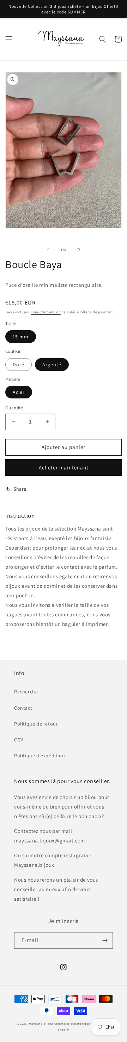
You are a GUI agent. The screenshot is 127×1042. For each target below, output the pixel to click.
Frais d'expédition (46, 312)
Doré (18, 364)
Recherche (26, 691)
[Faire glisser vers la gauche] (48, 249)
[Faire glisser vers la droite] (79, 249)
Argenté (51, 364)
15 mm (21, 336)
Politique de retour (36, 724)
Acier (19, 392)
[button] (9, 39)
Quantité (14, 408)
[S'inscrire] (105, 940)
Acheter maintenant (64, 467)
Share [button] (19, 489)
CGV (18, 739)
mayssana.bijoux (41, 1023)
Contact (23, 708)
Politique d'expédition (39, 755)
